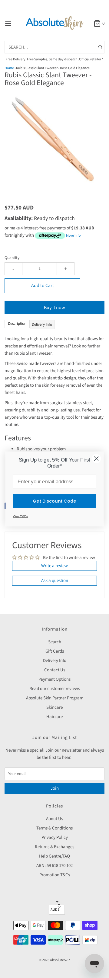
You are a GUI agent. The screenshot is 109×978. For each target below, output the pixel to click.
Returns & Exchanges (54, 847)
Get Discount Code (54, 501)
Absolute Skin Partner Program (54, 698)
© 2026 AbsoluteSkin (55, 960)
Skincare (54, 707)
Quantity (12, 257)
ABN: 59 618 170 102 (54, 865)
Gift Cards (54, 651)
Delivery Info (54, 660)
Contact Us (54, 670)
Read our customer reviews (54, 689)
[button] (54, 146)
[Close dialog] (96, 458)
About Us (54, 819)
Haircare (54, 717)
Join (55, 788)
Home (9, 68)
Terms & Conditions (54, 828)
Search (54, 642)
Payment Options (54, 679)
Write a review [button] (54, 566)
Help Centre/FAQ (54, 856)
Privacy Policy (54, 837)
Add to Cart (42, 285)
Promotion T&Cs (54, 875)
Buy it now (54, 307)
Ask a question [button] (54, 580)
